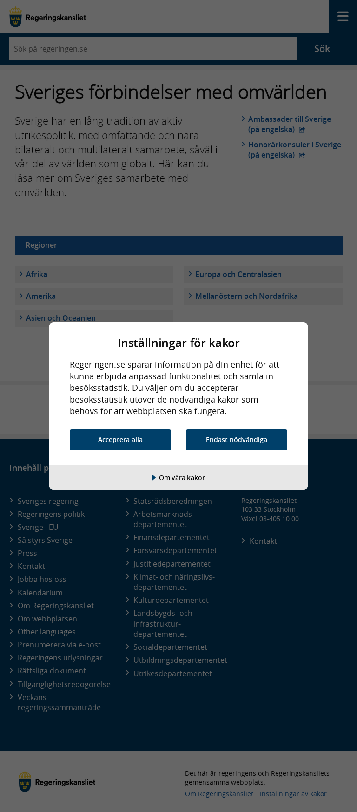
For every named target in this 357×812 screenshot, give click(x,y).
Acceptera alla (120, 439)
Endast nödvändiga (236, 439)
